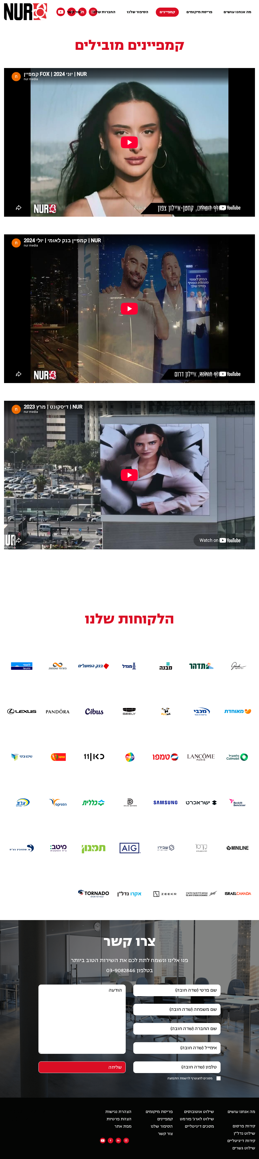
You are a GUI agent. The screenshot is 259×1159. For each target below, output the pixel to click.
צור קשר (74, 12)
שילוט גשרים (243, 1148)
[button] (237, 654)
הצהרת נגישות (118, 1112)
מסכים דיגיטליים (199, 1126)
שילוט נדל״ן (244, 1133)
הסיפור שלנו (137, 12)
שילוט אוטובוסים (199, 1112)
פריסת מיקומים (199, 12)
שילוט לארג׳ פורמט (197, 1119)
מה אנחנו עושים (237, 12)
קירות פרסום (244, 1126)
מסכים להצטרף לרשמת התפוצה (189, 1078)
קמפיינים (167, 12)
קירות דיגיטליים (241, 1141)
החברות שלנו (103, 12)
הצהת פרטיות (119, 1119)
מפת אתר (123, 1126)
